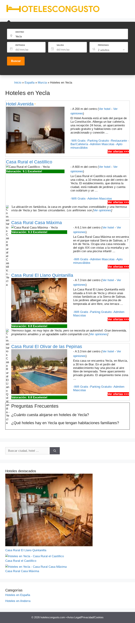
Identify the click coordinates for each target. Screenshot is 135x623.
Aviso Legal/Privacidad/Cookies (85, 617)
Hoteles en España (17, 595)
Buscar (16, 60)
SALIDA (60, 45)
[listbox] (111, 50)
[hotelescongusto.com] (52, 12)
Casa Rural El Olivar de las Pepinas (46, 346)
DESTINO (19, 32)
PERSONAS (103, 45)
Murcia (42, 82)
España (29, 82)
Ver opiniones (102, 210)
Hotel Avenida (20, 103)
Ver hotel (104, 109)
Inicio (17, 82)
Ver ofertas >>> (118, 151)
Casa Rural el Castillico (29, 161)
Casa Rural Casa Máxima (36, 222)
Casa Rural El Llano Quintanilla (42, 275)
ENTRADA (20, 45)
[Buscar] (55, 451)
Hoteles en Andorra (17, 601)
